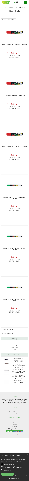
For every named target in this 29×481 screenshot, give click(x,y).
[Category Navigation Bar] (25, 2)
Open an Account (14, 420)
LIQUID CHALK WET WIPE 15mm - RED (14, 95)
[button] (14, 478)
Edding (14, 349)
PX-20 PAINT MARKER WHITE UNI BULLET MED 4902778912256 (18, 371)
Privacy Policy (14, 414)
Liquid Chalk (22, 7)
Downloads (14, 426)
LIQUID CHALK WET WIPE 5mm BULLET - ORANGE (14, 197)
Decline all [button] (21, 474)
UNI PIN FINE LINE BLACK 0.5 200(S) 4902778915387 (18, 360)
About (14, 410)
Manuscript (14, 345)
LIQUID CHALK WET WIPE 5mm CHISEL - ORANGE (14, 248)
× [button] (27, 454)
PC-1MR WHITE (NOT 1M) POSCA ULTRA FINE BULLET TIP (18, 376)
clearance (11, 7)
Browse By (14, 339)
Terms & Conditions (14, 412)
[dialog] (14, 467)
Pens (16, 7)
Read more (21, 461)
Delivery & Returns (14, 422)
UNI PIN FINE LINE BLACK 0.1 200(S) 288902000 (18, 382)
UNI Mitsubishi (14, 343)
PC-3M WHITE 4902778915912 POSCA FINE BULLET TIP (18, 365)
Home (5, 7)
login (12, 53)
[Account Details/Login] (20, 2)
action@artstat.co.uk (14, 404)
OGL (19, 434)
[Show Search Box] (22, 2)
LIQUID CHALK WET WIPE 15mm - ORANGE (14, 44)
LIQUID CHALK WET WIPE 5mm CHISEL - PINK (14, 299)
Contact (14, 424)
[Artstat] (6, 2)
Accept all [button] (7, 474)
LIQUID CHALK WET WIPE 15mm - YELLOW (14, 146)
